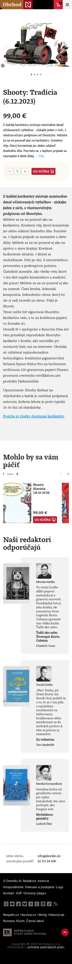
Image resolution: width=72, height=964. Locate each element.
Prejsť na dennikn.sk (49, 4)
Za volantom (45, 739)
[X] (37, 904)
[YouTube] (12, 904)
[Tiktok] (49, 904)
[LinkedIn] (43, 904)
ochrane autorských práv (45, 947)
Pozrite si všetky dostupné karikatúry (34, 416)
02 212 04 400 (47, 861)
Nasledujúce (66, 45)
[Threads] (31, 904)
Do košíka (41, 171)
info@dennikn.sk (49, 856)
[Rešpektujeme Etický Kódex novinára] (25, 932)
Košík (60, 3)
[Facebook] (18, 904)
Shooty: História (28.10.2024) (41, 489)
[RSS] (55, 904)
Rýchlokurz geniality (44, 816)
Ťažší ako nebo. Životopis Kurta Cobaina (48, 636)
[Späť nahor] (65, 932)
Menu (67, 4)
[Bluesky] (25, 904)
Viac (41, 156)
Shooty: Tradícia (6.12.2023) (31, 74)
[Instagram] (6, 904)
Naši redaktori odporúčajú (27, 543)
